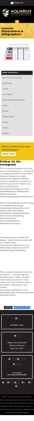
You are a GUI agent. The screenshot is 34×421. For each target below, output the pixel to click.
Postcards (5, 111)
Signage (5, 127)
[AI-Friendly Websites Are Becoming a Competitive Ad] (17, 218)
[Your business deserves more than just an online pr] (17, 184)
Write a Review (17, 345)
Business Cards (7, 83)
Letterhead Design (8, 116)
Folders (4, 105)
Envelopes (5, 122)
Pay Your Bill (17, 348)
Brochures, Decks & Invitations (12, 77)
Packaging (5, 133)
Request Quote (8, 154)
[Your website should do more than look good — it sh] (17, 287)
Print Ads (5, 89)
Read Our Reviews (17, 343)
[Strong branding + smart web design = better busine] (17, 253)
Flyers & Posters (7, 94)
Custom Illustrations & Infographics (13, 100)
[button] (3, 52)
